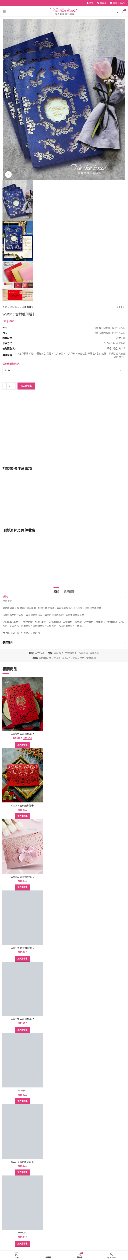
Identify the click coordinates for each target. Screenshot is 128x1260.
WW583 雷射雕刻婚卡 (22, 734)
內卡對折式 (54, 658)
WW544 (22, 1090)
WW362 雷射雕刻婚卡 (22, 876)
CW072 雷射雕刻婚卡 (22, 1162)
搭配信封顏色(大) (11, 364)
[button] (22, 745)
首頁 (4, 307)
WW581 (22, 1233)
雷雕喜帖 (94, 653)
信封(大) (42, 658)
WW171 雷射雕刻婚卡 (22, 948)
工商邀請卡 (27, 307)
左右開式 (73, 658)
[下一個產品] (124, 307)
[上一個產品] (117, 307)
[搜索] (116, 11)
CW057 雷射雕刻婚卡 (22, 805)
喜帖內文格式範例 (15, 571)
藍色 (82, 658)
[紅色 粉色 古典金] (63, 370)
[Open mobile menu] (4, 11)
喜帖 (64, 658)
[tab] (56, 591)
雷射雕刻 (91, 658)
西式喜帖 (83, 653)
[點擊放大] (8, 174)
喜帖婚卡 (14, 307)
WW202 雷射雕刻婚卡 (22, 1019)
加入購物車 (26, 386)
